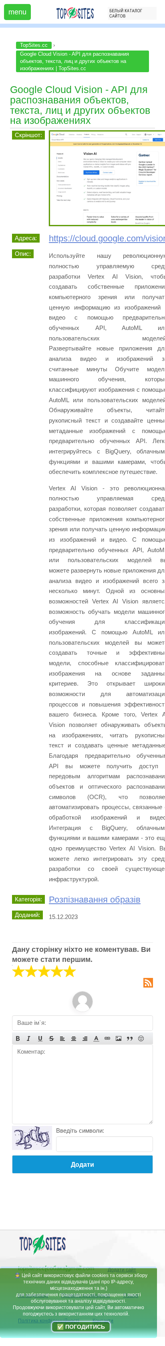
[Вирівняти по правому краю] (85, 1038)
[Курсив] (28, 1038)
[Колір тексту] (96, 1038)
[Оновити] (32, 1138)
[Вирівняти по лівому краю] (62, 1038)
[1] (18, 971)
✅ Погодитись (81, 1327)
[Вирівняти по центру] (73, 1038)
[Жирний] (17, 1038)
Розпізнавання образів (95, 900)
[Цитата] (129, 1038)
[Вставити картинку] (118, 1038)
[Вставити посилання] (107, 1038)
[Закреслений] (51, 1038)
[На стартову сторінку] (42, 1254)
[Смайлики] (141, 1038)
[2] (25, 971)
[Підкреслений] (40, 1038)
